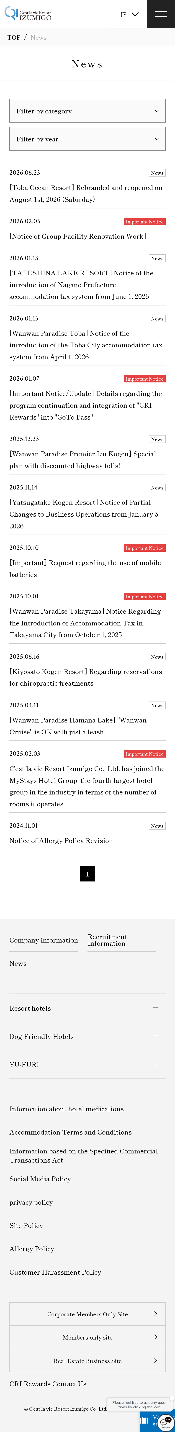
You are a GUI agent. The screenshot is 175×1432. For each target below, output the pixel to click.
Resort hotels (30, 1007)
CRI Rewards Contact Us (47, 1383)
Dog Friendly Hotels (41, 1036)
